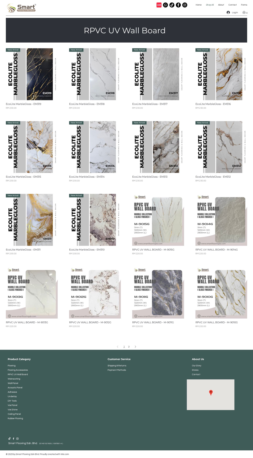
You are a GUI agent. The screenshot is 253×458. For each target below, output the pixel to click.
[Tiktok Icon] (171, 4)
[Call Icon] (165, 4)
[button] (245, 12)
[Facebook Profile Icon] (178, 4)
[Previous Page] (117, 347)
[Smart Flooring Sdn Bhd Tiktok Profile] (9, 438)
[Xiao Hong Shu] (159, 4)
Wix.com (65, 454)
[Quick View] (158, 220)
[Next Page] (135, 347)
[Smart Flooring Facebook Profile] (13, 438)
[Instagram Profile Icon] (184, 4)
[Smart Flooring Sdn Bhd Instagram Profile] (17, 438)
